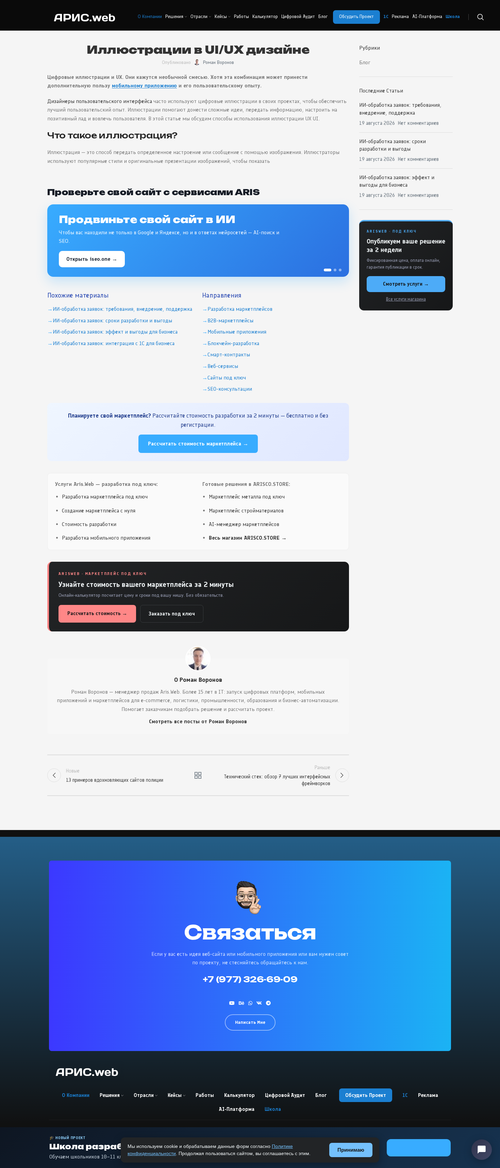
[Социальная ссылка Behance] (241, 1003)
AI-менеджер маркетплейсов (244, 524)
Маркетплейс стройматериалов (246, 510)
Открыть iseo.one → (91, 259)
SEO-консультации (229, 389)
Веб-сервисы (222, 366)
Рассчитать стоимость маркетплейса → (198, 443)
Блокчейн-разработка (233, 343)
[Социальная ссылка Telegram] (268, 1003)
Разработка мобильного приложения (106, 538)
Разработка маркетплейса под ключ (105, 496)
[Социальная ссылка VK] (259, 1003)
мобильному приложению (144, 85)
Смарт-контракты (228, 354)
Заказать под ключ (172, 614)
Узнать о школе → (419, 1148)
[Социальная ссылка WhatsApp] (250, 1003)
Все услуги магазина (406, 299)
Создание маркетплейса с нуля (98, 510)
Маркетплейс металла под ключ (247, 496)
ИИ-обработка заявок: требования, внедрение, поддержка (122, 309)
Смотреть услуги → (406, 284)
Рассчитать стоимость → (97, 613)
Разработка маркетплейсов (239, 309)
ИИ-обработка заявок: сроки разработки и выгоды (112, 320)
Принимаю (350, 1150)
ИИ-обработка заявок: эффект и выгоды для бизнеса (115, 331)
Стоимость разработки (89, 524)
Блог (364, 62)
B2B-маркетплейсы (230, 320)
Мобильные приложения (236, 331)
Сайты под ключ (226, 377)
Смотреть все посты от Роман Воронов (198, 721)
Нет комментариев (418, 123)
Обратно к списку (197, 775)
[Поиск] (480, 17)
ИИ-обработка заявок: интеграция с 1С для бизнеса (113, 343)
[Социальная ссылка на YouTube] (232, 1003)
